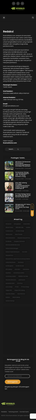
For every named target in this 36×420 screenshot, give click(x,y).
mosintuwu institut (11, 276)
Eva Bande (8, 241)
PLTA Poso (20, 283)
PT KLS (16, 287)
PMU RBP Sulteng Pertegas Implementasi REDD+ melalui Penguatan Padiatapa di (22, 185)
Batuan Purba (9, 227)
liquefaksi (8, 273)
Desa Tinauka (18, 234)
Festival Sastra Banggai (12, 248)
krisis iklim (17, 269)
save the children (10, 294)
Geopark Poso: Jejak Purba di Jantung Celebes (18, 259)
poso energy (9, 287)
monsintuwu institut (19, 273)
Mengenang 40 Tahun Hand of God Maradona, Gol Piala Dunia (22, 206)
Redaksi (4, 412)
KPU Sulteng (9, 269)
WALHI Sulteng (16, 297)
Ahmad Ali (8, 224)
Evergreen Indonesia (19, 241)
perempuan (22, 280)
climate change (20, 231)
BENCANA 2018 (19, 227)
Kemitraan (21, 262)
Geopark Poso (9, 255)
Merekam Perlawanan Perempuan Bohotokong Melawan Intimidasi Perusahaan (22, 164)
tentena (8, 297)
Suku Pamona (21, 294)
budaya (28, 227)
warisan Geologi (10, 301)
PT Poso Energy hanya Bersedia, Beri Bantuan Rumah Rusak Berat (23, 195)
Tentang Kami (13, 412)
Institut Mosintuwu (10, 262)
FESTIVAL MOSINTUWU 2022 (13, 245)
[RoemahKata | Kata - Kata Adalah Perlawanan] (18, 8)
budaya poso (9, 231)
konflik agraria (9, 266)
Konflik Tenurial (20, 266)
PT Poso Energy (25, 287)
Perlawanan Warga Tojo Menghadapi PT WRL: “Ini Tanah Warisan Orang (22, 174)
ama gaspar (17, 224)
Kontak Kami (24, 412)
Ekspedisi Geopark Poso (24, 238)
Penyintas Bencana (11, 280)
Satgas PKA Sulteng (20, 290)
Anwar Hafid (26, 224)
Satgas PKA (9, 290)
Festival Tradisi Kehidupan (12, 252)
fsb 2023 (24, 252)
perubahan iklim (10, 283)
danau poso (9, 234)
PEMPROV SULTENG (23, 276)
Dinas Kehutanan (10, 238)
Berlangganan (13, 382)
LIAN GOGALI (26, 269)
